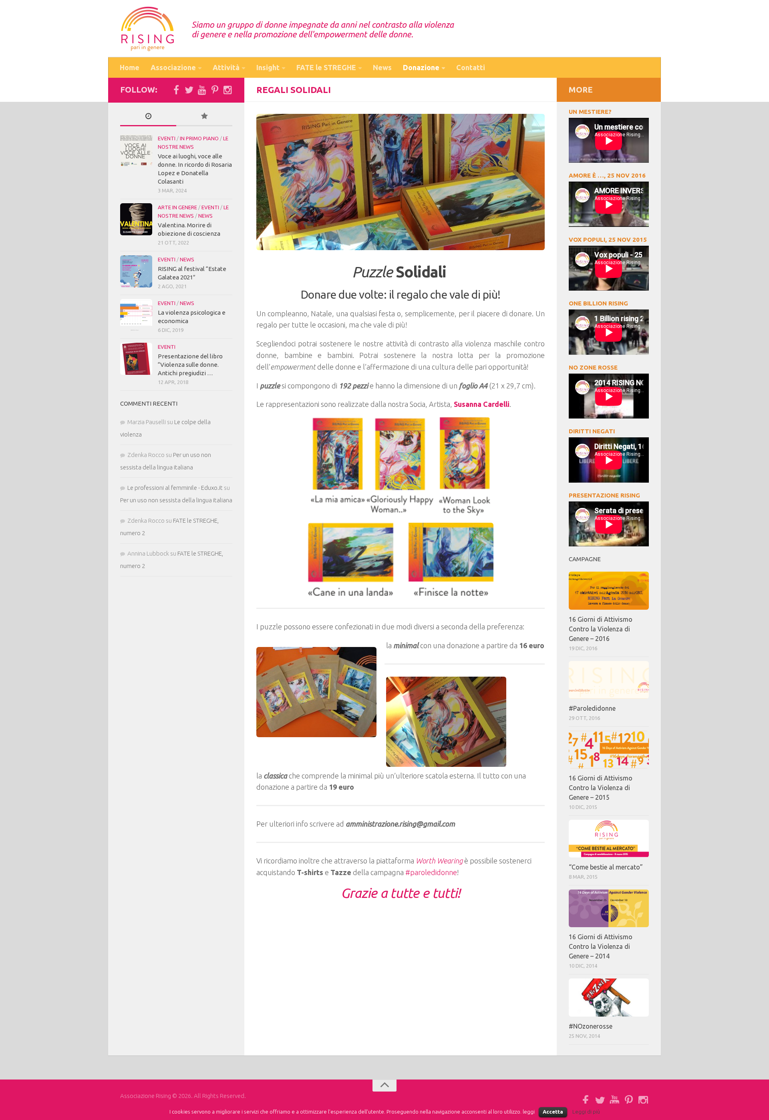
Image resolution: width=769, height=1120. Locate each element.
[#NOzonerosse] (609, 997)
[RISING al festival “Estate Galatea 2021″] (136, 271)
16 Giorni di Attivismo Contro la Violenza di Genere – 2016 (600, 629)
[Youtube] (202, 90)
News (382, 67)
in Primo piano (199, 138)
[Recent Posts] (148, 116)
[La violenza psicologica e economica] (136, 315)
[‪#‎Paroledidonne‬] (609, 680)
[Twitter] (189, 90)
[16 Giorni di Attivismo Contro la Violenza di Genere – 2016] (609, 590)
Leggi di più (586, 1112)
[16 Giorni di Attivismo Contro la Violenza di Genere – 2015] (609, 749)
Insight (268, 67)
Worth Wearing (439, 861)
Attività (226, 67)
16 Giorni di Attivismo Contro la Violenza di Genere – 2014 (600, 946)
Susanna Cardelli (481, 404)
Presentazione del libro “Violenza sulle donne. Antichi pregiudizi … (190, 364)
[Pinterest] (214, 90)
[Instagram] (227, 90)
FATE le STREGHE (326, 67)
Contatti (470, 67)
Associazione (173, 67)
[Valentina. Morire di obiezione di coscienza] (136, 219)
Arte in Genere (177, 207)
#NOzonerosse (590, 1026)
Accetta (553, 1111)
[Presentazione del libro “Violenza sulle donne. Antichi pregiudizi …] (136, 359)
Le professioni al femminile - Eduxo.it (175, 487)
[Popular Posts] (204, 116)
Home (129, 67)
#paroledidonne (431, 872)
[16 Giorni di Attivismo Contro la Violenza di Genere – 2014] (609, 908)
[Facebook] (176, 90)
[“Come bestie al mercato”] (609, 838)
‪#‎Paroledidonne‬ (592, 708)
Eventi (166, 138)
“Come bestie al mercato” (606, 867)
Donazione (421, 67)
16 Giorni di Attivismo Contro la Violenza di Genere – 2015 (600, 787)
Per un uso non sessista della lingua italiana (176, 500)
